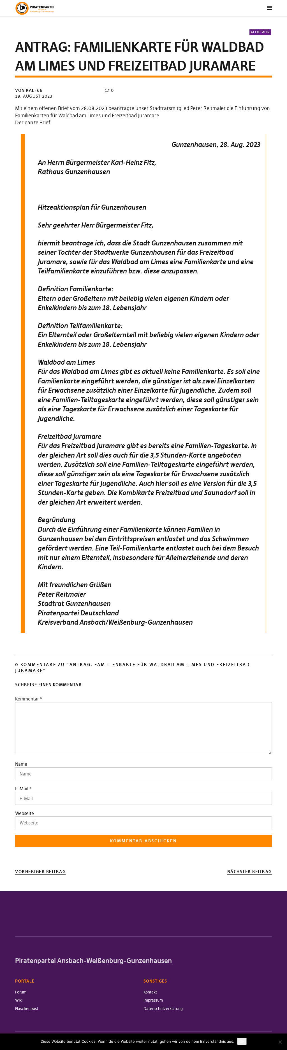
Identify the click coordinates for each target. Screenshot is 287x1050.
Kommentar (28, 699)
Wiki (18, 1000)
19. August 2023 (33, 96)
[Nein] (280, 1042)
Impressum (153, 1000)
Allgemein (260, 32)
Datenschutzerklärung (163, 1008)
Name (21, 764)
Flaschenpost (26, 1008)
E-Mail (21, 788)
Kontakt (150, 992)
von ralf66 (29, 90)
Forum (20, 992)
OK (241, 1041)
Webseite (24, 813)
